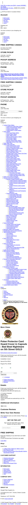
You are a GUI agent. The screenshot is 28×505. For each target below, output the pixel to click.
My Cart (5, 20)
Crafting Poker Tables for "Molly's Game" (13, 448)
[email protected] (8, 498)
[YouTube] (18, 503)
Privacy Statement (8, 479)
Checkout (5, 21)
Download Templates (8, 484)
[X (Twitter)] (11, 503)
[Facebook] (4, 503)
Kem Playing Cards (8, 450)
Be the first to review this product (9, 352)
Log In (5, 23)
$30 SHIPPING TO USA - (7, 8)
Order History (6, 470)
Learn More (3, 440)
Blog (4, 296)
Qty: (2, 371)
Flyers (5, 291)
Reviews (5, 382)
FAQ (4, 474)
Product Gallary (7, 472)
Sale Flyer (6, 462)
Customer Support (8, 294)
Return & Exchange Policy (10, 463)
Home (5, 299)
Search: (3, 111)
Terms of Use (6, 480)
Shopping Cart (7, 471)
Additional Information (9, 380)
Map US (5, 483)
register (5, 417)
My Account (6, 18)
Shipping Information (8, 458)
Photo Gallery (6, 293)
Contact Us (6, 482)
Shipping (5, 292)
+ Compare (7, 377)
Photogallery (6, 19)
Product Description (8, 379)
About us (5, 297)
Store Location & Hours (9, 460)
